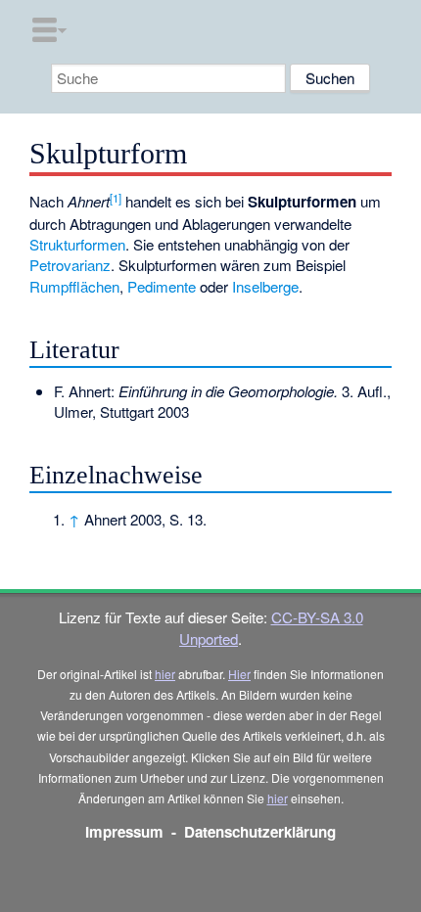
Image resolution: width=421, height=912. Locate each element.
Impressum (124, 832)
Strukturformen (77, 244)
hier (165, 673)
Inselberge (265, 286)
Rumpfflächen (74, 286)
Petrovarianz (70, 264)
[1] (115, 197)
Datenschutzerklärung (260, 832)
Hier (239, 673)
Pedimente (161, 286)
